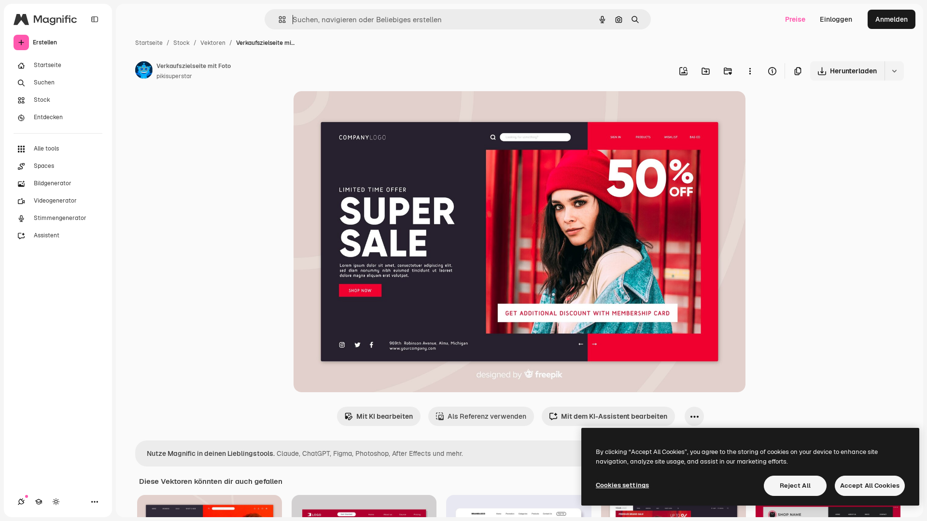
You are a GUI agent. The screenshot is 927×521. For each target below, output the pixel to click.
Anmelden (891, 19)
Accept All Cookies (869, 485)
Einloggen (836, 19)
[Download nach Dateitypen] (894, 71)
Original (355, 109)
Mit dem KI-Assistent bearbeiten (614, 416)
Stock (181, 43)
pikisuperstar (174, 76)
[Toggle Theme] (56, 501)
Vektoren (212, 43)
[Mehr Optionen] (749, 71)
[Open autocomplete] (278, 19)
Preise (795, 19)
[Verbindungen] (21, 501)
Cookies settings (622, 485)
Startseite (149, 43)
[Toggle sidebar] (94, 19)
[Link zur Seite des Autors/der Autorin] (144, 71)
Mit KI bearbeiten (384, 416)
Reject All (795, 485)
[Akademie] (38, 501)
